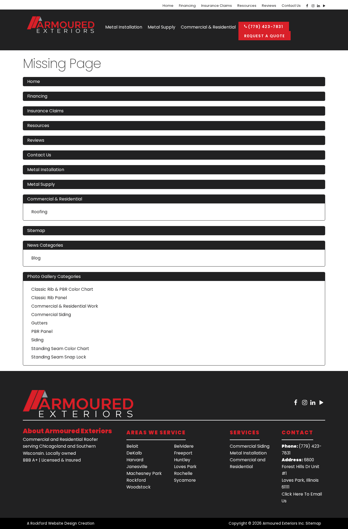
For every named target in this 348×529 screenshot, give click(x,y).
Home (168, 6)
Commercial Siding (51, 314)
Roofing (39, 212)
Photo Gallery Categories (54, 276)
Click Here (292, 494)
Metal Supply (161, 27)
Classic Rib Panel (49, 298)
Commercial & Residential (208, 27)
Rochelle (183, 473)
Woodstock (138, 487)
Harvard (134, 460)
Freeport (183, 453)
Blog (36, 258)
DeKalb (134, 453)
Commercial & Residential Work (64, 306)
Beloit (132, 446)
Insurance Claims (216, 6)
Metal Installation (123, 27)
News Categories (45, 245)
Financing (187, 6)
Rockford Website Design (53, 523)
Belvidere (184, 446)
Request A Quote (264, 36)
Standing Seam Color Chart (60, 348)
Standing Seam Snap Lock (58, 357)
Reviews (269, 6)
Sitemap (36, 230)
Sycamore (185, 480)
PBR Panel (41, 331)
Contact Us (291, 6)
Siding (37, 340)
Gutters (39, 323)
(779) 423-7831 (265, 26)
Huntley (182, 460)
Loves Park (185, 466)
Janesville (136, 466)
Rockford (136, 480)
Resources (246, 6)
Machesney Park (144, 473)
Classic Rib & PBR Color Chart (62, 289)
